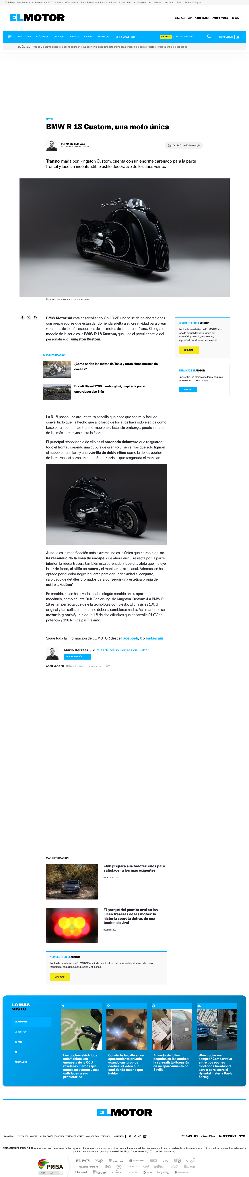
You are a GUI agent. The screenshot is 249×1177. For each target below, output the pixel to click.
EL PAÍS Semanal (159, 1166)
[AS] (190, 18)
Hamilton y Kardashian (66, 2)
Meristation (181, 1172)
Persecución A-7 (43, 2)
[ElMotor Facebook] (125, 1136)
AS (16, 1052)
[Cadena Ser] (235, 18)
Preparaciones (95, 666)
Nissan (158, 2)
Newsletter (128, 37)
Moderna (98, 1172)
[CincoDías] (202, 18)
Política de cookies (75, 1136)
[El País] (180, 18)
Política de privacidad (27, 1136)
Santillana (117, 1161)
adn (176, 1161)
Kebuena (186, 1166)
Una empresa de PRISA (50, 1164)
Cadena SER (152, 1161)
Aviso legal (9, 1136)
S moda (147, 1172)
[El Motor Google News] (145, 1136)
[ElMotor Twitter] (130, 1136)
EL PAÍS (18, 1042)
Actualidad (24, 37)
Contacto (105, 1136)
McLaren (169, 2)
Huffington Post (87, 1166)
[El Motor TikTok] (139, 1136)
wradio (118, 1166)
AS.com (164, 1161)
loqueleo (163, 1172)
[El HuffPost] (220, 18)
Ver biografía (74, 656)
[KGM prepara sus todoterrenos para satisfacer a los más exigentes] (72, 881)
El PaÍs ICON (132, 1172)
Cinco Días (132, 1166)
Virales (88, 37)
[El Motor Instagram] (135, 1136)
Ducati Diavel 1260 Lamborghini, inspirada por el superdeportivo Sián (109, 389)
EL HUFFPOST (21, 1031)
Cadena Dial (146, 1166)
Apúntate (60, 977)
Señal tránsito (24, 2)
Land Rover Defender (92, 2)
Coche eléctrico (142, 2)
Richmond (80, 1172)
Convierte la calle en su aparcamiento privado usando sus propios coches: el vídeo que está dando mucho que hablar (126, 1064)
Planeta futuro (173, 1166)
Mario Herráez (75, 143)
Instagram (154, 638)
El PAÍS (82, 1161)
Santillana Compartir (137, 1161)
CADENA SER (21, 1062)
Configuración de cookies (52, 1136)
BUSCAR (188, 389)
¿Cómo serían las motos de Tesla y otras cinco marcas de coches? (116, 366)
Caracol (189, 1161)
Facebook (129, 638)
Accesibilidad (92, 1136)
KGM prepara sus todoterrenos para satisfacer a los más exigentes (134, 868)
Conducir (59, 37)
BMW (108, 666)
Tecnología (104, 37)
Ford (179, 2)
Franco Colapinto (193, 2)
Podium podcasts (116, 1172)
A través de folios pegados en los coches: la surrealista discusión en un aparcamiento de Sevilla (171, 1062)
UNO (108, 1166)
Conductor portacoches (118, 2)
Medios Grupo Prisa (50, 1173)
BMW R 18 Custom (76, 666)
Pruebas (74, 37)
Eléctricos (42, 37)
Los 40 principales (100, 1161)
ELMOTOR (21, 1021)
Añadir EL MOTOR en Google (186, 145)
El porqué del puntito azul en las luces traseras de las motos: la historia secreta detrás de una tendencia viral (131, 916)
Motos (49, 119)
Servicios (166, 37)
